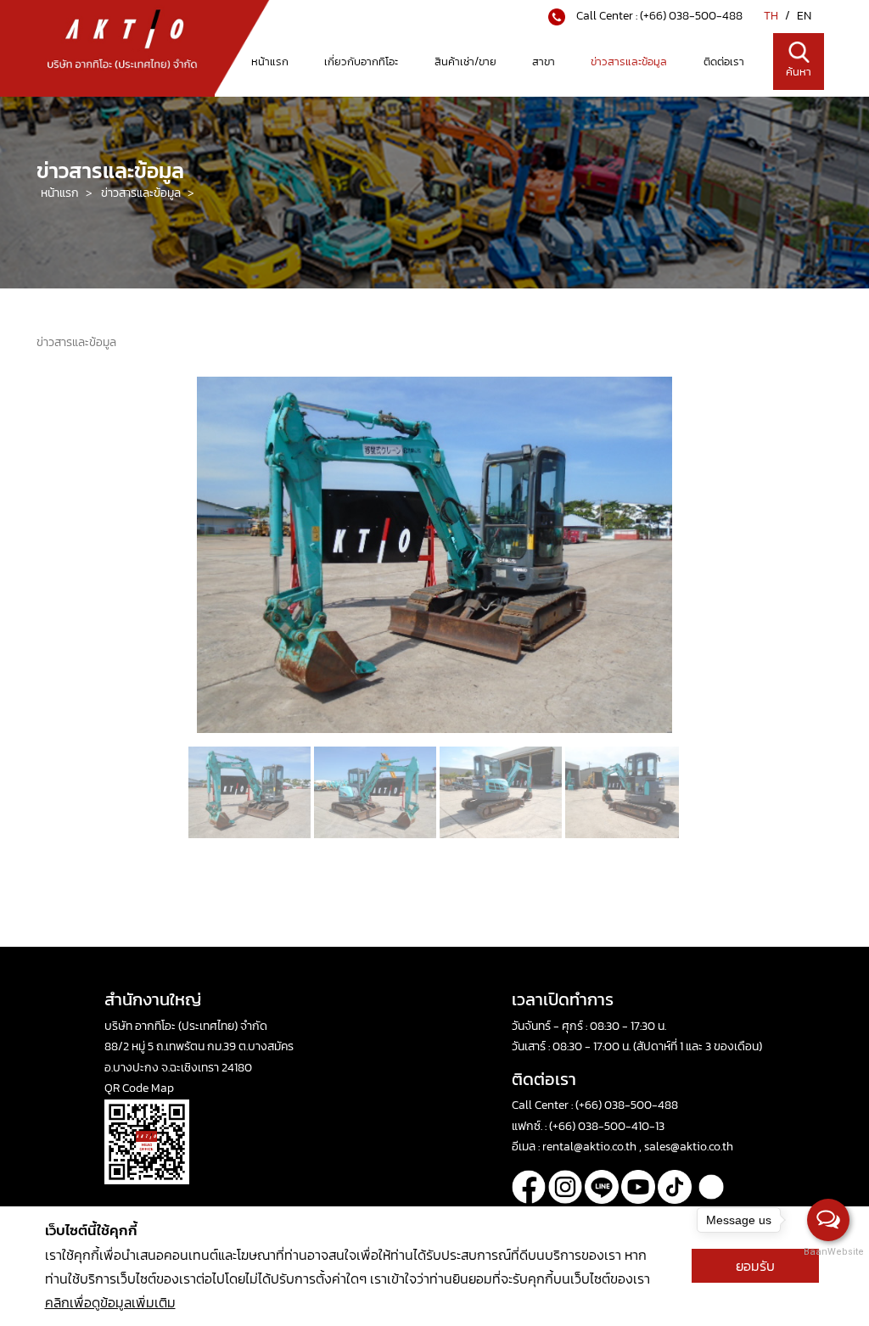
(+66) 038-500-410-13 (606, 1126)
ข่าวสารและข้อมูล (629, 61)
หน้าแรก (270, 61)
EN (804, 16)
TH (772, 16)
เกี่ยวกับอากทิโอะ (361, 61)
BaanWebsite (829, 1251)
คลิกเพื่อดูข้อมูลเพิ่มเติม (110, 1302)
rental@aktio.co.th (590, 1146)
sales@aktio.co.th (688, 1146)
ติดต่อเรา (724, 61)
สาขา (543, 61)
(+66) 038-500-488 (691, 16)
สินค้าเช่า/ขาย (465, 61)
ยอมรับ (755, 1266)
